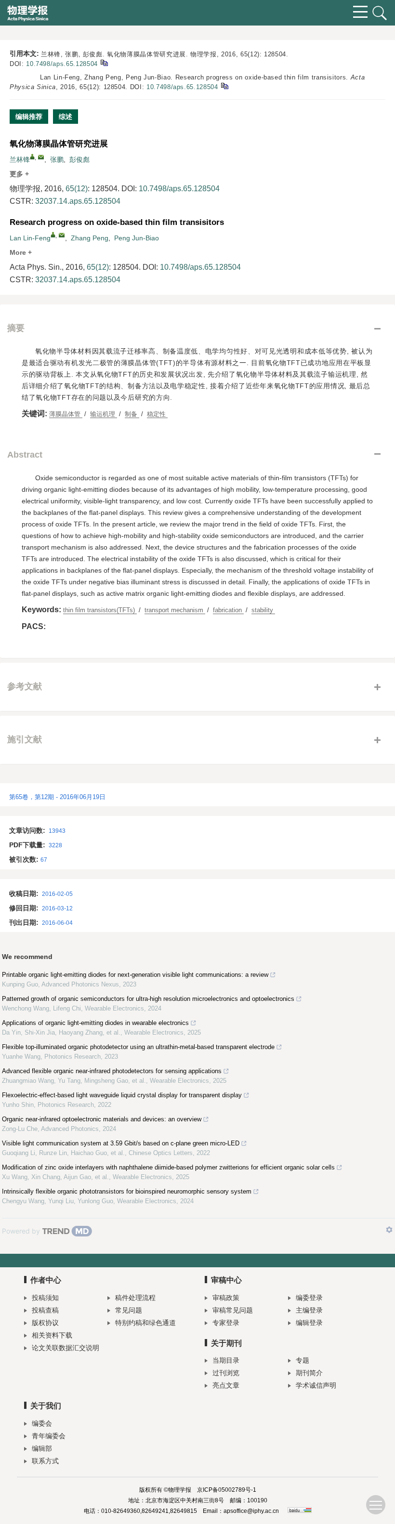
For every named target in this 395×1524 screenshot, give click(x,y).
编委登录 (309, 1297)
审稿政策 (225, 1297)
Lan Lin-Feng (30, 238)
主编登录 (309, 1310)
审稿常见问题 (232, 1310)
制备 (132, 414)
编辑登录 (309, 1323)
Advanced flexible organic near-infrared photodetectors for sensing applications (112, 1071)
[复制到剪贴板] (104, 62)
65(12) (77, 188)
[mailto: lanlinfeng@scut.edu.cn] (61, 235)
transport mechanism (175, 610)
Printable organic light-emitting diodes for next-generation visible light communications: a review (135, 974)
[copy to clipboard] (224, 85)
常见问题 (128, 1310)
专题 (302, 1360)
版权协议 (45, 1323)
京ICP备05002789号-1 (226, 1489)
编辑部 (42, 1448)
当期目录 (225, 1360)
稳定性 (157, 414)
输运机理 (103, 414)
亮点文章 (225, 1385)
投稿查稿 (45, 1310)
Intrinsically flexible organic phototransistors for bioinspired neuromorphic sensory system (126, 1191)
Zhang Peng (89, 238)
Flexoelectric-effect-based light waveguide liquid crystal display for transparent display (122, 1095)
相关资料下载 (52, 1335)
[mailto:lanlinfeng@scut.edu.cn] (41, 157)
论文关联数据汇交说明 (65, 1348)
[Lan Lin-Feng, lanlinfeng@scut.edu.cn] (53, 234)
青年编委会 (49, 1436)
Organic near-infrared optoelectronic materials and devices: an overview (101, 1119)
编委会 (42, 1423)
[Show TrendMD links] (389, 1230)
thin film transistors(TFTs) (100, 610)
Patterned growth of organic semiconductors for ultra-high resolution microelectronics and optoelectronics (148, 998)
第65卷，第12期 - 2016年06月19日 (57, 797)
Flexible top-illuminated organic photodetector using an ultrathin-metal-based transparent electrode (138, 1047)
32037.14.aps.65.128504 (77, 201)
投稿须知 (45, 1297)
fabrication (228, 610)
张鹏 (57, 159)
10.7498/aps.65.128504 (62, 63)
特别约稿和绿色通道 (145, 1323)
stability (263, 610)
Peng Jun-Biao (136, 238)
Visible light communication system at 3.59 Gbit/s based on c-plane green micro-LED (120, 1143)
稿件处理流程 (135, 1297)
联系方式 (45, 1461)
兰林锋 (20, 159)
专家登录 (225, 1323)
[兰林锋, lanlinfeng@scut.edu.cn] (32, 156)
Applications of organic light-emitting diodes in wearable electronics (95, 1022)
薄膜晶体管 (65, 414)
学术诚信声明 (316, 1385)
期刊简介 (309, 1373)
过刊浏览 (225, 1373)
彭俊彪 (79, 159)
